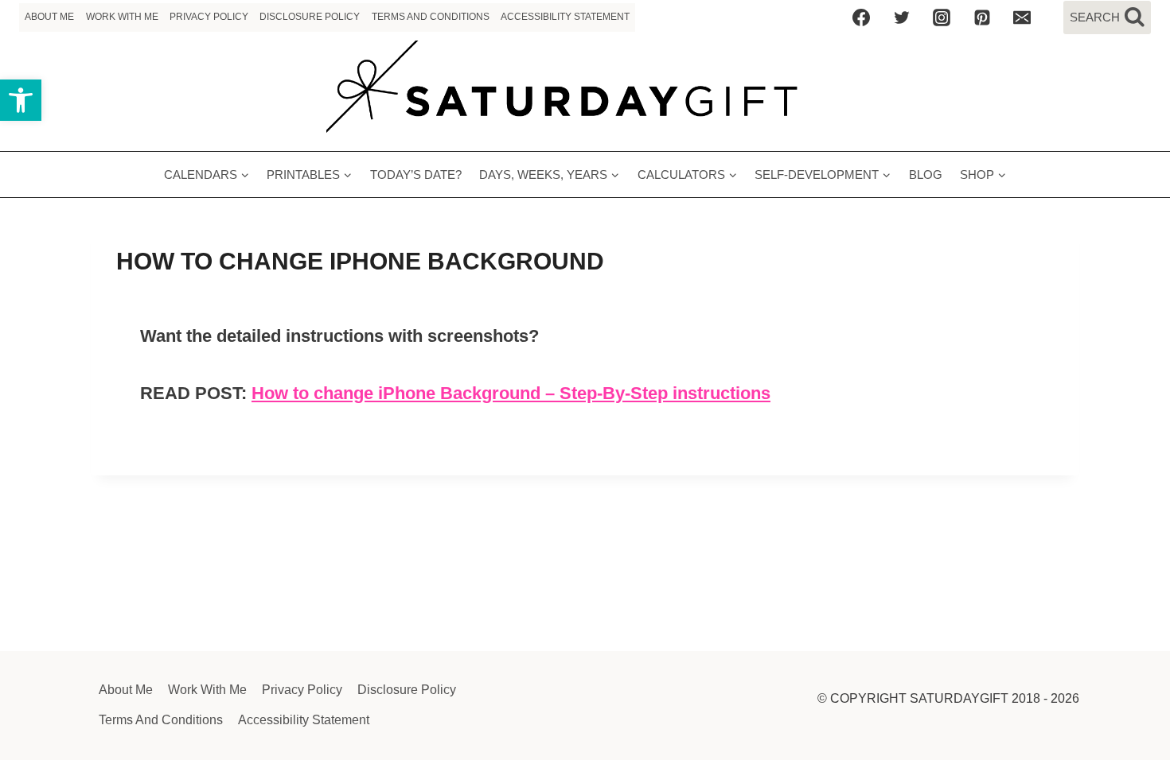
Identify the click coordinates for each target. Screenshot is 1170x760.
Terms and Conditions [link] (430, 16)
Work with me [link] (122, 16)
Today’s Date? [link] (416, 174)
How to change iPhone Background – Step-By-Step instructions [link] (511, 393)
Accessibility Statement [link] (565, 16)
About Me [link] (49, 16)
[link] (20, 100)
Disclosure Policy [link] (309, 16)
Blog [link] (925, 174)
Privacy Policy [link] (209, 16)
